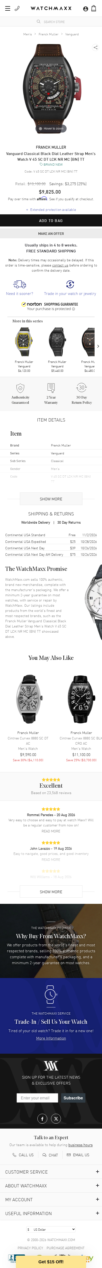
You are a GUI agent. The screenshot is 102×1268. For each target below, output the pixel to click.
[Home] (51, 8)
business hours (80, 1144)
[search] (39, 21)
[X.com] (56, 1119)
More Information (51, 1038)
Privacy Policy (30, 1247)
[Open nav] (7, 8)
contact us (60, 265)
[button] (94, 8)
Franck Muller (48, 34)
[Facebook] (42, 1119)
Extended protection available (51, 209)
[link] (19, 288)
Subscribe (73, 1098)
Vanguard (72, 34)
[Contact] (17, 8)
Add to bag (51, 220)
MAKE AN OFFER (51, 233)
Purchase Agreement (66, 1247)
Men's (27, 34)
